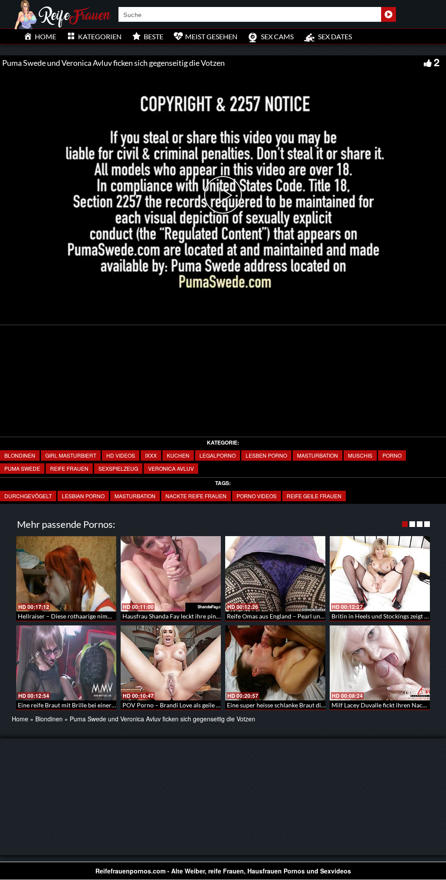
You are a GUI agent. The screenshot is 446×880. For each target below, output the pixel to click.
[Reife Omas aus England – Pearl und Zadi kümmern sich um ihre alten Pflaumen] (275, 574)
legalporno (217, 455)
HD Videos (120, 455)
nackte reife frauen (196, 495)
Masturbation (135, 495)
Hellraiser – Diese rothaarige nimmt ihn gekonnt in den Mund (100, 616)
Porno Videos (257, 495)
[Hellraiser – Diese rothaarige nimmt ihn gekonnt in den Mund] (66, 574)
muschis (360, 455)
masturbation (317, 455)
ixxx (151, 455)
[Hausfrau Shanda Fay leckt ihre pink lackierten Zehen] (171, 574)
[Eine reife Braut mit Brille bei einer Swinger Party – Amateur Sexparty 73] (66, 663)
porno (392, 455)
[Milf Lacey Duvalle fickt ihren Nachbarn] (380, 663)
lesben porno (266, 455)
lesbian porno (83, 495)
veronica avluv (171, 468)
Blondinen (19, 455)
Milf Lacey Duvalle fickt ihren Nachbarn (385, 705)
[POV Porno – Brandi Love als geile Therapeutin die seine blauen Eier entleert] (171, 663)
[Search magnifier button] (388, 14)
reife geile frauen (314, 495)
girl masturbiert (70, 455)
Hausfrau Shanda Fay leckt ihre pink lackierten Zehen (194, 616)
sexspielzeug (118, 468)
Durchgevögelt (28, 495)
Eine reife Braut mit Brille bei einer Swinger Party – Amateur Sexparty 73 (116, 705)
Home (20, 718)
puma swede (22, 468)
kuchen (178, 455)
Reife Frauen (69, 468)
